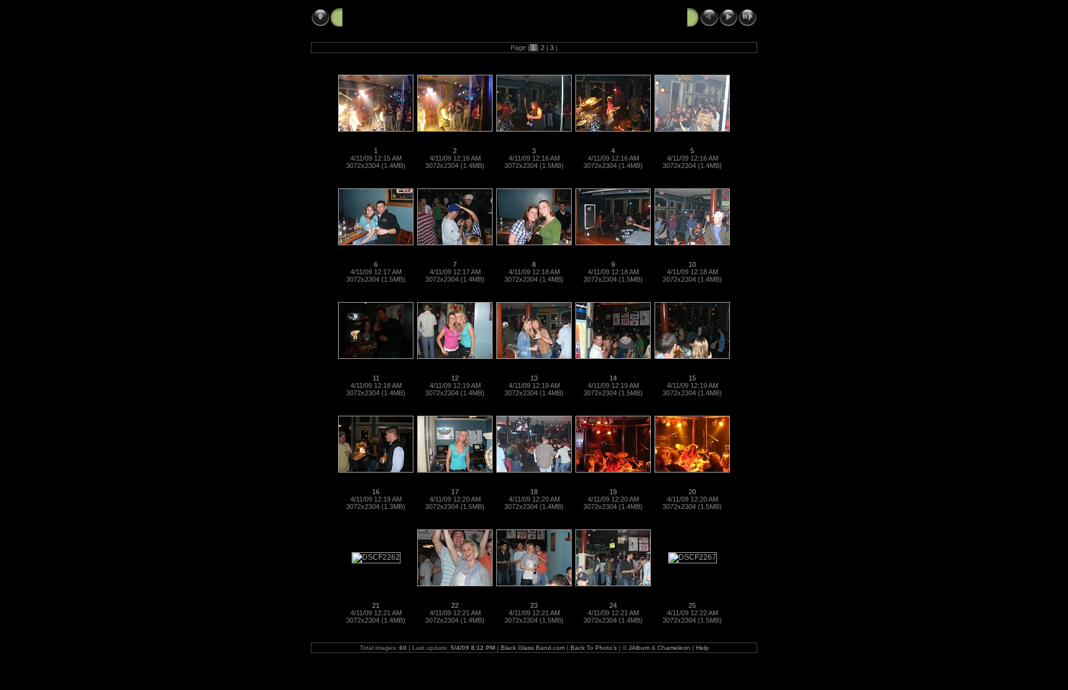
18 (534, 491)
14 (613, 378)
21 (375, 605)
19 (613, 491)
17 (455, 491)
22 (455, 605)
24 (613, 605)
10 (692, 264)
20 (692, 491)
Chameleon (674, 647)
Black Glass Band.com (533, 647)
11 (376, 378)
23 (534, 605)
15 (692, 378)
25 (692, 605)
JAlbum (639, 647)
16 (375, 491)
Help (702, 647)
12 (455, 378)
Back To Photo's (593, 647)
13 (534, 378)
